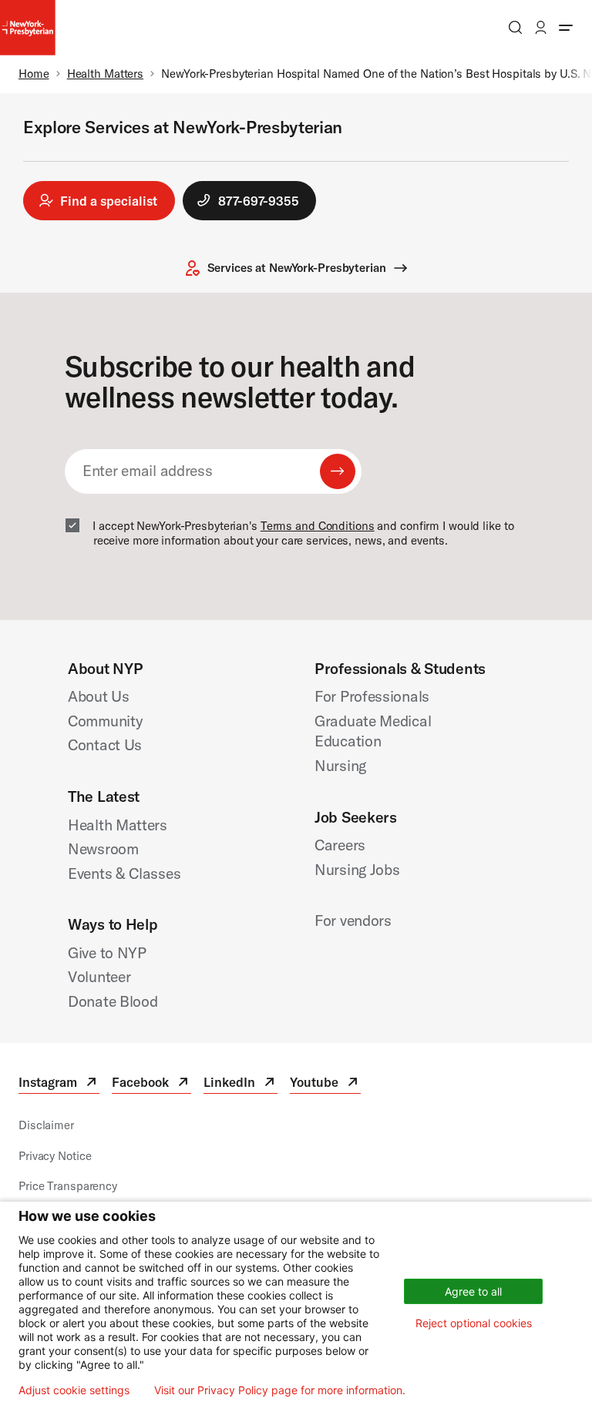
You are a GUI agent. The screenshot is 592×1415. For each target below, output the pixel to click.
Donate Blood (113, 1001)
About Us (99, 696)
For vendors (353, 920)
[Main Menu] (566, 27)
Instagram (58, 1084)
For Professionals (371, 696)
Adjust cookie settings (74, 1390)
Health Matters (105, 73)
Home (33, 73)
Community (105, 720)
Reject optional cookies (473, 1322)
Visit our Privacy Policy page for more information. (279, 1390)
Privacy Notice (54, 1155)
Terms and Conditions (318, 525)
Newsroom (103, 848)
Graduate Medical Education (372, 731)
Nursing (340, 765)
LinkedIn (241, 1084)
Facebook (151, 1084)
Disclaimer (46, 1125)
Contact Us (105, 744)
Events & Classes (124, 873)
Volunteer (99, 976)
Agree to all (473, 1291)
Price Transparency (67, 1186)
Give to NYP (107, 952)
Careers (339, 844)
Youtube (325, 1084)
